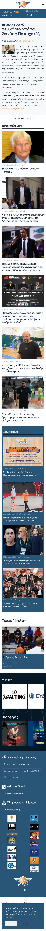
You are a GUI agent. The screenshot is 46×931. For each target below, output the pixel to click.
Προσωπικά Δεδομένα (23, 903)
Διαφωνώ (24, 923)
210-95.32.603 (12, 777)
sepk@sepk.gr (7, 15)
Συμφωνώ (11, 923)
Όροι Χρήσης (7, 903)
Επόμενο (29, 118)
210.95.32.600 (10, 11)
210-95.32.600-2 (33, 771)
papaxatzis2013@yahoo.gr (13, 108)
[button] (43, 4)
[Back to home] (23, 4)
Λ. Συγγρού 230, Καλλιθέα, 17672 (19, 764)
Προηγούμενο (19, 118)
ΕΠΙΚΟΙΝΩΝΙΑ (32, 11)
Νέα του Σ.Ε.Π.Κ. (27, 40)
